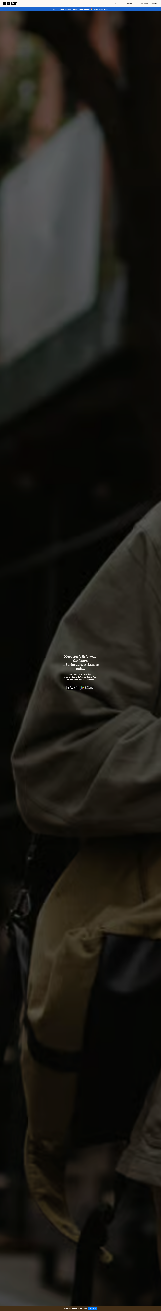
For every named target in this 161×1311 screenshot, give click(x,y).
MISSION (114, 3)
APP (122, 3)
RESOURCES (131, 3)
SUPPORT (154, 3)
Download (93, 1308)
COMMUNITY (143, 3)
